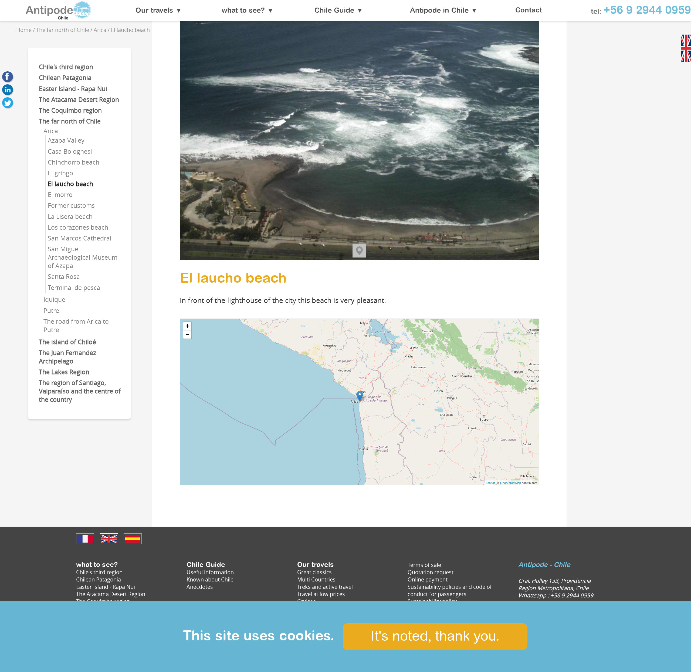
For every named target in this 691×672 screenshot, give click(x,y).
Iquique (54, 299)
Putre (51, 310)
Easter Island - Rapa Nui (73, 89)
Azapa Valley (66, 140)
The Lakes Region (64, 372)
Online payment (428, 579)
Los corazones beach (78, 227)
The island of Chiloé (67, 342)
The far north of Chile (70, 121)
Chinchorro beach (73, 162)
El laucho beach (70, 184)
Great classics (314, 572)
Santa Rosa (64, 276)
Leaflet (490, 482)
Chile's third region (66, 67)
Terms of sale (424, 565)
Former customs (71, 205)
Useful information (210, 572)
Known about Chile (210, 579)
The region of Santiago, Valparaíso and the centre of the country (80, 391)
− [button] (187, 334)
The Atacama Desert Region (79, 99)
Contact (528, 10)
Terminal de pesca (74, 287)
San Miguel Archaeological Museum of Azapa (82, 257)
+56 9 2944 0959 (647, 10)
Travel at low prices (321, 594)
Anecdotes (200, 586)
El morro (60, 194)
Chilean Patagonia (65, 77)
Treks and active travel (325, 586)
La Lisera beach (70, 216)
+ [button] (187, 326)
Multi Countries (316, 579)
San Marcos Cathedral (79, 238)
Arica (50, 131)
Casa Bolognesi (70, 151)
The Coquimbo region (70, 110)
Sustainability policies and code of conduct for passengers (450, 590)
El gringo (60, 173)
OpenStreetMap (510, 482)
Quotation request (430, 572)
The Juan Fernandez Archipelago (67, 357)
